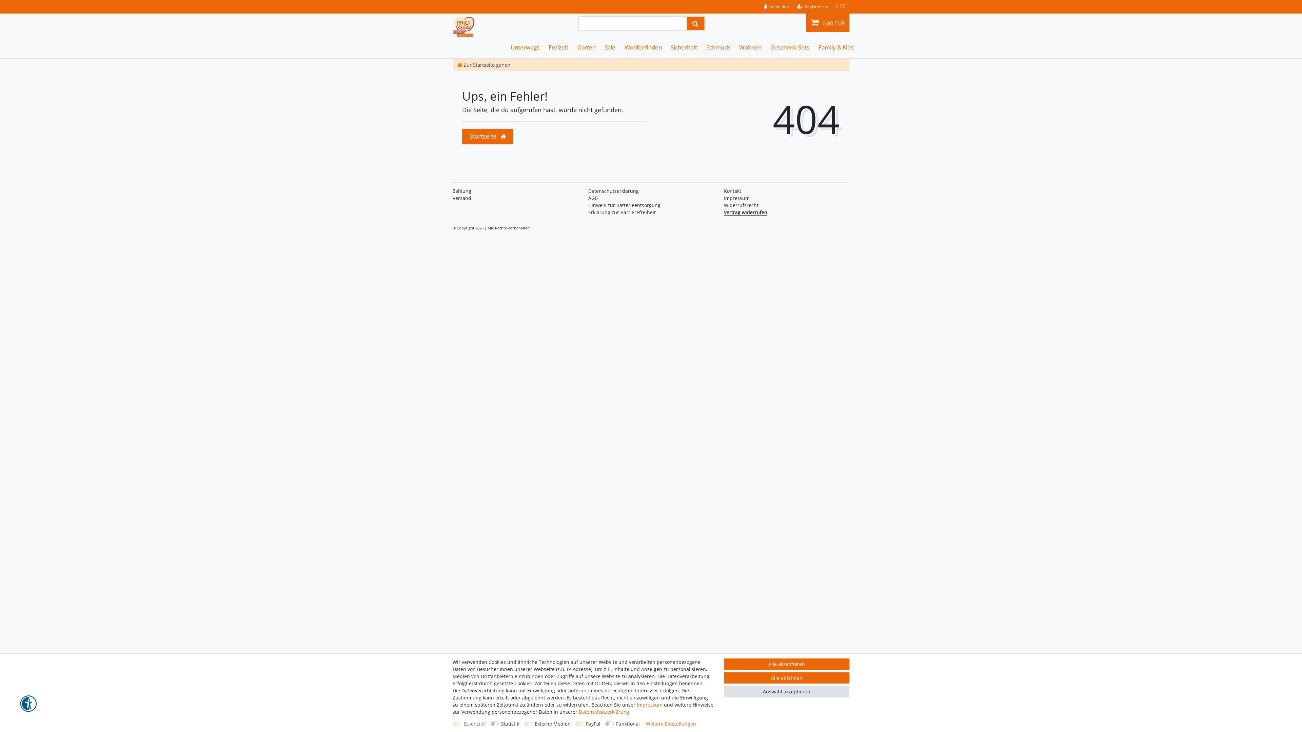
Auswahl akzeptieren (786, 691)
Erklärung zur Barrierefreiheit (622, 212)
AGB (593, 198)
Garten (586, 47)
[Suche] (695, 23)
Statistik (510, 723)
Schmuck (718, 47)
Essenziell (474, 723)
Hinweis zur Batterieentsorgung (624, 205)
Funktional (628, 723)
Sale (610, 47)
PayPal (593, 723)
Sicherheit (684, 47)
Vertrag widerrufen (745, 212)
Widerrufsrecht (741, 205)
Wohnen (750, 47)
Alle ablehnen (787, 678)
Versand (462, 198)
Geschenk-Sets (789, 47)
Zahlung (462, 191)
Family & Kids (835, 47)
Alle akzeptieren (786, 664)
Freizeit (558, 47)
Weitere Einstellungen (671, 723)
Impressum (737, 198)
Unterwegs (525, 47)
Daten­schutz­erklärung (613, 191)
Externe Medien (553, 723)
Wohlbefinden (643, 47)
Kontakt (732, 191)
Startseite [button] (484, 136)
